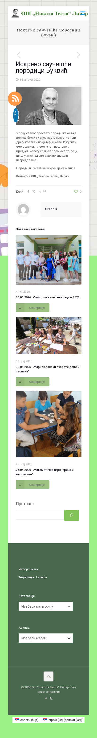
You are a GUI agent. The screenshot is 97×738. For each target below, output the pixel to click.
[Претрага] (71, 515)
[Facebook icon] (46, 698)
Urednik (51, 209)
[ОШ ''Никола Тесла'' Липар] (50, 13)
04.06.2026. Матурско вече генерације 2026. (48, 297)
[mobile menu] (83, 13)
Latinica (41, 577)
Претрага (25, 503)
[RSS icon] (51, 698)
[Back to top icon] (48, 676)
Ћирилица (26, 577)
